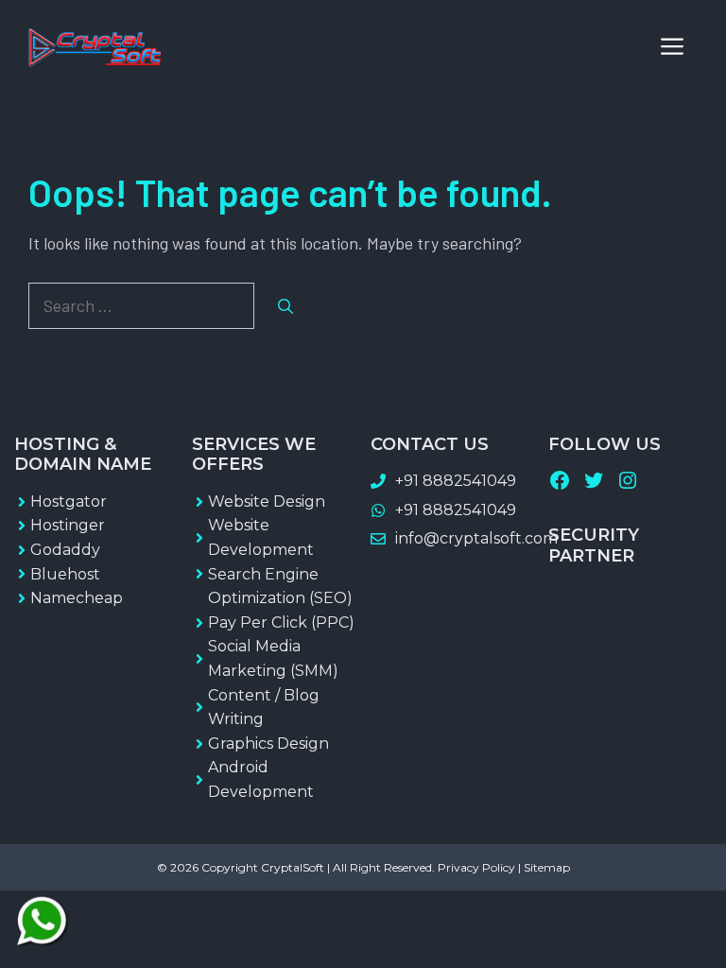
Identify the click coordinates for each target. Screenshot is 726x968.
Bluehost (65, 574)
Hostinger (67, 525)
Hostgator (68, 501)
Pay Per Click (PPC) (281, 622)
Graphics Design (268, 743)
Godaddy (65, 550)
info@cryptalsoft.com (476, 538)
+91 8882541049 (455, 481)
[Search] (285, 306)
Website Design (266, 501)
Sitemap (547, 867)
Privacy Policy (476, 867)
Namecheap (76, 598)
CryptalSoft (292, 867)
